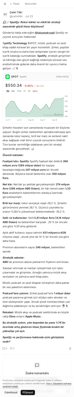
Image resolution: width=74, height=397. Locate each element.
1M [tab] (7, 91)
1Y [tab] (24, 91)
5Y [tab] (29, 91)
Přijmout (28, 392)
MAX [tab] (35, 91)
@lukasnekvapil (45, 32)
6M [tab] (13, 91)
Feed (16, 3)
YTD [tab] (19, 91)
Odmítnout (10, 392)
